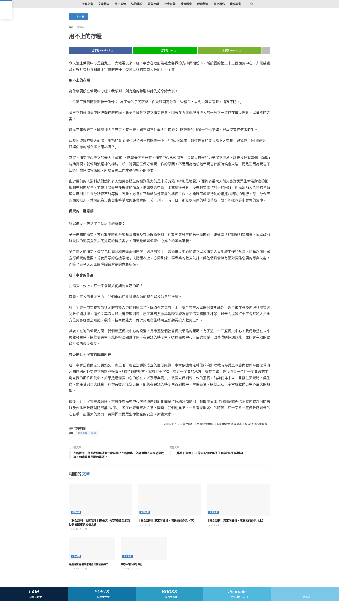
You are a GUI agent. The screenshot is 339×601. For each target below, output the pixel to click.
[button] (78, 16)
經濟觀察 (203, 4)
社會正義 (170, 4)
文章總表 (103, 4)
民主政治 (120, 4)
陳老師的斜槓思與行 (131, 564)
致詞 (93, 433)
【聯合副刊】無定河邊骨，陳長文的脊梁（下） (167, 520)
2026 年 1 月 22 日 (216, 525)
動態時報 (236, 4)
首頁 (71, 27)
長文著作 (219, 4)
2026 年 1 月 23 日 (78, 529)
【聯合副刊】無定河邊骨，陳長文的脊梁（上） (236, 520)
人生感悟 (76, 556)
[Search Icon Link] (252, 4)
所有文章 (87, 4)
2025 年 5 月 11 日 (78, 569)
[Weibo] (308, 592)
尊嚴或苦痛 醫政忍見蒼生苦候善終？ (88, 564)
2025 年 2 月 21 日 (130, 569)
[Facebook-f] (302, 592)
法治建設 (136, 4)
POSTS (101, 592)
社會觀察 (186, 4)
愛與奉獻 (153, 4)
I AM (34, 592)
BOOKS (169, 592)
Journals (237, 592)
